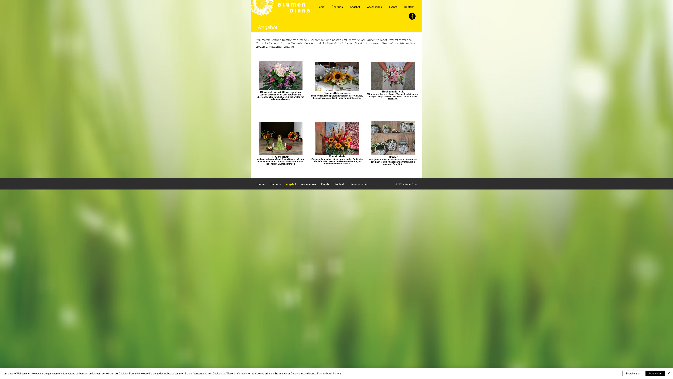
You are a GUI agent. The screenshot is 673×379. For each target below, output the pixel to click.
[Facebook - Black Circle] (412, 16)
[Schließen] (669, 373)
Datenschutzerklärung (329, 373)
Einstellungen (633, 373)
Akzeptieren (655, 373)
